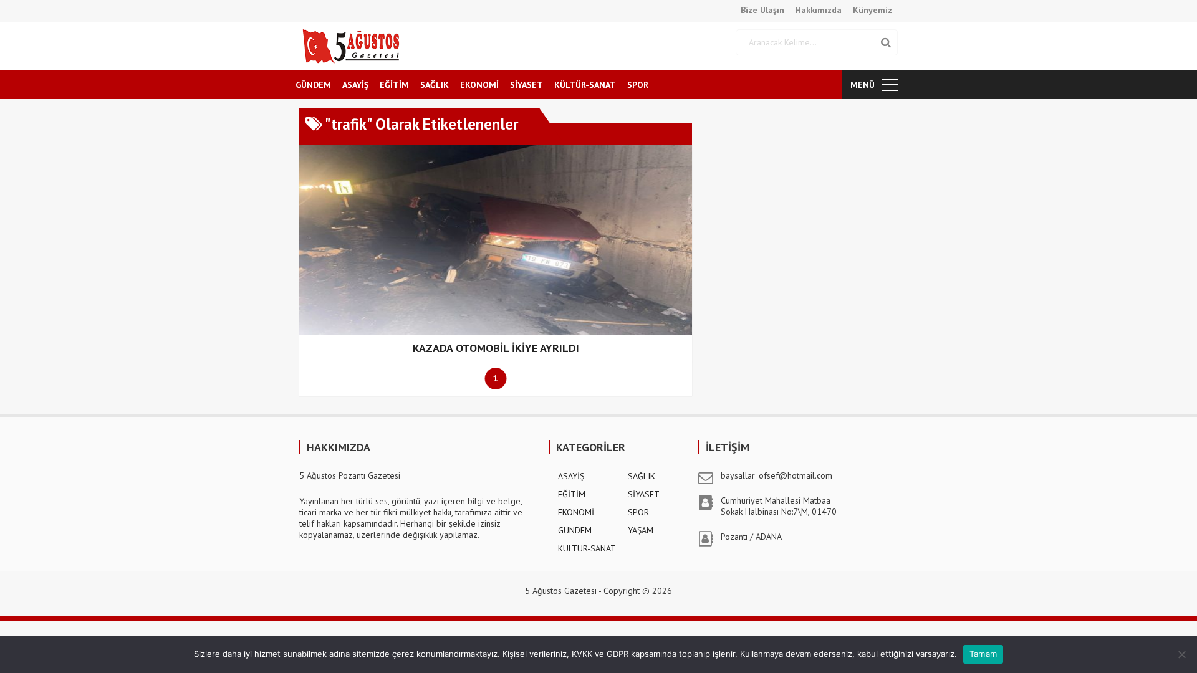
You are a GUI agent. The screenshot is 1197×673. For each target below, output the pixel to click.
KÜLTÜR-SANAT (585, 84)
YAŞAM (640, 530)
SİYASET (526, 84)
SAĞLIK (434, 84)
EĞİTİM (394, 84)
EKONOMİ (479, 84)
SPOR (637, 84)
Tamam (983, 654)
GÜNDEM (313, 84)
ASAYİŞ (355, 84)
